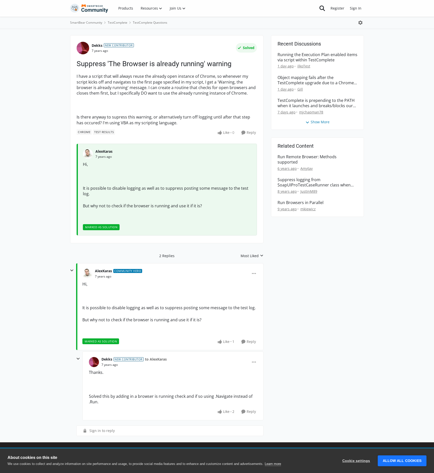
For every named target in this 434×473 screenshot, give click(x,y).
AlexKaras (104, 151)
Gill (300, 89)
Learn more (273, 464)
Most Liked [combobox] (252, 255)
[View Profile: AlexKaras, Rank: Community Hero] (87, 273)
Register (337, 8)
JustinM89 (308, 191)
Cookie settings (356, 461)
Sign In (355, 8)
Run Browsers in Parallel (300, 202)
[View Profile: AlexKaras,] (88, 154)
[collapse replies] (72, 270)
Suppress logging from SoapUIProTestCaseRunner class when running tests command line (314, 182)
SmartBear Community (86, 22)
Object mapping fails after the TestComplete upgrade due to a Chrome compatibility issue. (316, 80)
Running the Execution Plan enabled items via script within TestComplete (317, 57)
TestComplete (117, 22)
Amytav (306, 168)
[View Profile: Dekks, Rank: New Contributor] (83, 48)
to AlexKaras (156, 359)
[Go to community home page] (89, 8)
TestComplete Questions (150, 22)
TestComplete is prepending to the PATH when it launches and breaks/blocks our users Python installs (316, 103)
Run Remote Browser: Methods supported (307, 159)
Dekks (97, 45)
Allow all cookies (402, 461)
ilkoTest (303, 66)
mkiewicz (308, 209)
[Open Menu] (360, 22)
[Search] (322, 8)
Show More (320, 122)
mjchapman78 (311, 112)
